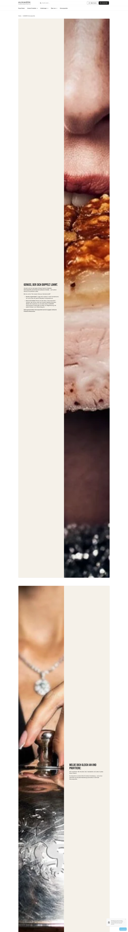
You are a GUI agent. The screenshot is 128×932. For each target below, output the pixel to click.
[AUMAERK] (24, 3)
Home (19, 16)
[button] (104, 3)
